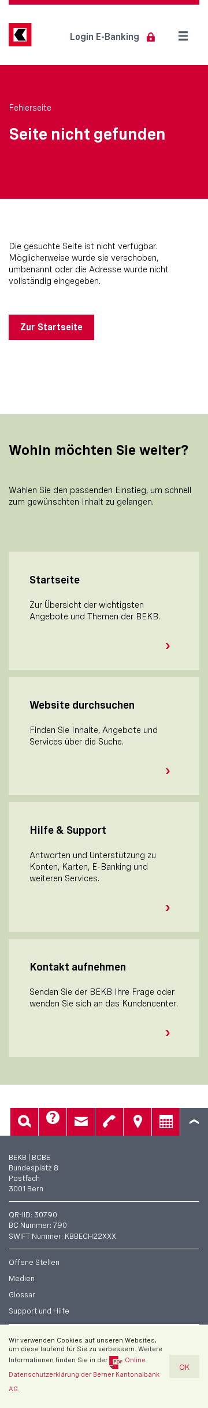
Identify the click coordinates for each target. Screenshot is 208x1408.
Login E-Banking (104, 36)
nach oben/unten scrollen (194, 1122)
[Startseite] (172, 646)
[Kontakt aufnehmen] (172, 1033)
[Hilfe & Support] (172, 908)
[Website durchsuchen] (172, 771)
